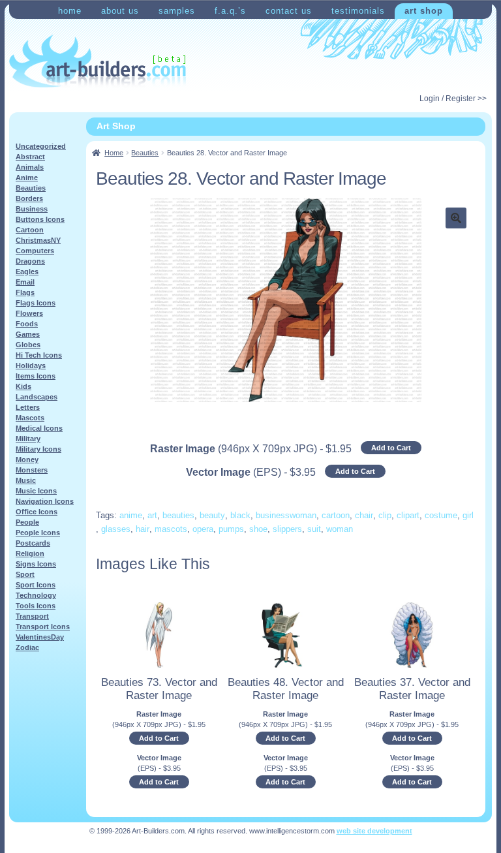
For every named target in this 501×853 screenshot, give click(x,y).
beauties (178, 515)
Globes (28, 345)
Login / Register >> (453, 98)
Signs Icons (36, 564)
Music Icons (36, 491)
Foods (27, 324)
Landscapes (36, 397)
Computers (35, 251)
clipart (408, 515)
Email (25, 282)
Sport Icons (35, 585)
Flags (25, 292)
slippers (287, 529)
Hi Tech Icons (39, 355)
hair (142, 529)
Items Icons (35, 376)
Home (70, 11)
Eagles (27, 271)
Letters (28, 407)
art (152, 515)
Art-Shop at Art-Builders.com (97, 61)
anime (130, 515)
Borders (29, 198)
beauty (212, 515)
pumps (231, 529)
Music (26, 480)
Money (27, 459)
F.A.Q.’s (230, 11)
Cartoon (30, 230)
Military (28, 438)
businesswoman (286, 515)
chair (364, 515)
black (240, 515)
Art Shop (423, 11)
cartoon (336, 515)
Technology (36, 595)
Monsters (32, 470)
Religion (30, 553)
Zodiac (27, 647)
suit (314, 529)
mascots (171, 529)
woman (339, 529)
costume (441, 515)
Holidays (31, 365)
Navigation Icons (45, 501)
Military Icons (38, 449)
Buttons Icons (40, 219)
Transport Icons (43, 626)
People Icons (38, 532)
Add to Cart (391, 448)
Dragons (30, 261)
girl (468, 515)
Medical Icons (39, 428)
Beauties (145, 153)
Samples (177, 11)
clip (384, 515)
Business (32, 209)
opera (202, 529)
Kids (23, 386)
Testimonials (358, 11)
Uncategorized (41, 146)
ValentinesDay (40, 637)
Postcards (33, 543)
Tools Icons (35, 606)
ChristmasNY (38, 240)
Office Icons (36, 512)
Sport (25, 574)
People (27, 522)
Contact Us (289, 11)
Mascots (30, 418)
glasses (115, 529)
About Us (120, 11)
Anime (27, 177)
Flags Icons (35, 303)
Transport (32, 616)
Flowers (29, 313)
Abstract (30, 157)
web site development (374, 831)
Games (28, 334)
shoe (258, 529)
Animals (30, 167)
